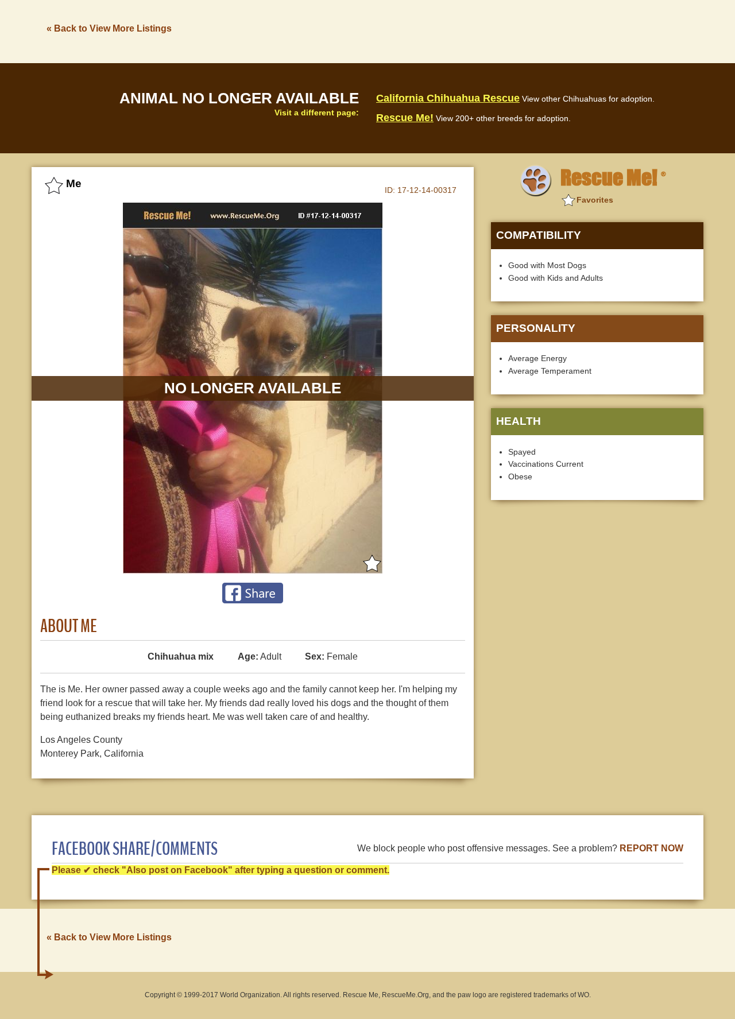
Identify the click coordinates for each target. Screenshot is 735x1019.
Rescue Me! (405, 117)
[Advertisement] (494, 30)
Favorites (595, 199)
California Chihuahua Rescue (448, 98)
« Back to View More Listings (109, 28)
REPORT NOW (651, 848)
